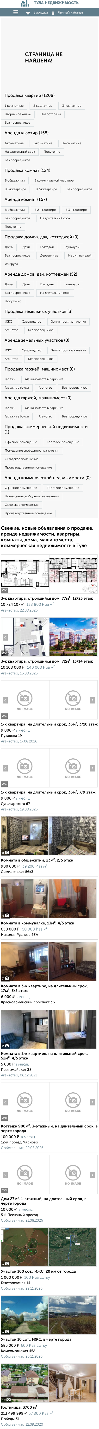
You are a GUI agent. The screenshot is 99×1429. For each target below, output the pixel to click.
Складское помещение (21, 459)
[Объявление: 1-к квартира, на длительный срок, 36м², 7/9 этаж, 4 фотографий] (25, 787)
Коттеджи (47, 247)
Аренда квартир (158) (27, 133)
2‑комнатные (42, 105)
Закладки (41, 12)
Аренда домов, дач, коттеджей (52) (41, 274)
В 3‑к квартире (46, 189)
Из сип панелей (80, 255)
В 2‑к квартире (15, 189)
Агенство (11, 330)
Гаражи (10, 379)
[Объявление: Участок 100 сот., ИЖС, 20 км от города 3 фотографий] (49, 1266)
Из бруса (11, 264)
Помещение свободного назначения (32, 450)
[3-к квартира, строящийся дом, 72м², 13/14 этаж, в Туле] (25, 656)
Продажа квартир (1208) (30, 95)
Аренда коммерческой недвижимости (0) (48, 478)
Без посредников (17, 122)
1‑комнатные (14, 105)
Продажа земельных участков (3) (38, 312)
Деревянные (49, 255)
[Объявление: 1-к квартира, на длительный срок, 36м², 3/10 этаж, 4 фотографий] (25, 719)
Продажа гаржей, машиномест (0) (40, 369)
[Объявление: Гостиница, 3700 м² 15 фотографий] (49, 1402)
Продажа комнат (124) (27, 170)
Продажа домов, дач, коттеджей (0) (41, 237)
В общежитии (15, 180)
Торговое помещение (63, 442)
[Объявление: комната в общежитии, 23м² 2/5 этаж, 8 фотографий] (49, 855)
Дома (9, 247)
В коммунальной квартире (54, 180)
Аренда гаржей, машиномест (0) (38, 398)
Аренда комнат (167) (26, 199)
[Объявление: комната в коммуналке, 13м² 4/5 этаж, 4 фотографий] (49, 918)
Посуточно (52, 151)
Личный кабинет (70, 12)
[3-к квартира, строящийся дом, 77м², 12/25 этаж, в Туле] (25, 593)
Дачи (26, 247)
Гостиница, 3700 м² (19, 1408)
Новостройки (51, 114)
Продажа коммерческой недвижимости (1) (46, 429)
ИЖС (8, 321)
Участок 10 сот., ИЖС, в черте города (36, 1340)
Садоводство (31, 321)
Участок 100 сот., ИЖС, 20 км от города (38, 1272)
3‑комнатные (71, 105)
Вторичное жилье (18, 114)
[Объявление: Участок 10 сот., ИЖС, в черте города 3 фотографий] (49, 1334)
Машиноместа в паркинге (44, 379)
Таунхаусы (72, 247)
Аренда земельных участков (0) (37, 340)
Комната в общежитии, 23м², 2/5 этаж (37, 860)
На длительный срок (20, 151)
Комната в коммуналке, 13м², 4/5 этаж (37, 923)
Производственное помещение (28, 467)
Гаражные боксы (17, 387)
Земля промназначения (68, 321)
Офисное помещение (21, 442)
